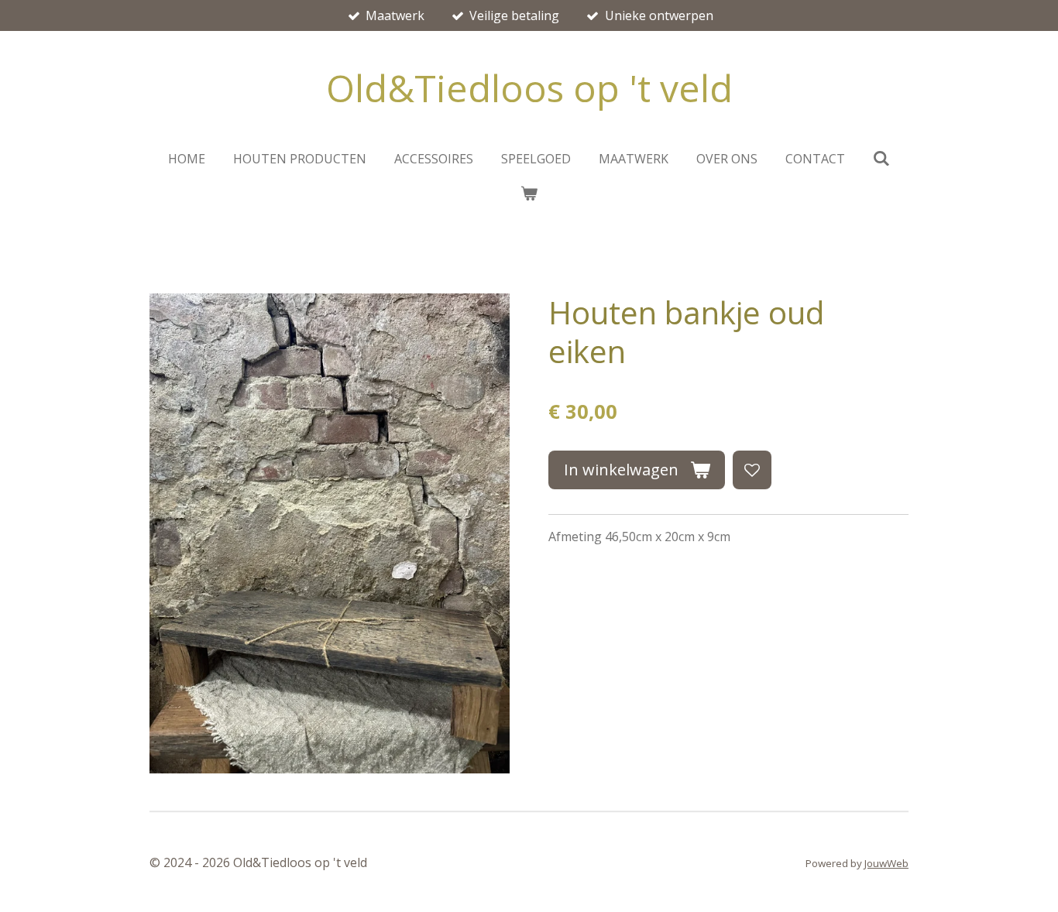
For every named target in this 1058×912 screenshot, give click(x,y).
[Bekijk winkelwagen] (529, 193)
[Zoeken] (881, 158)
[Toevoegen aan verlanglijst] (752, 470)
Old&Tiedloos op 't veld (529, 88)
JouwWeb (886, 863)
